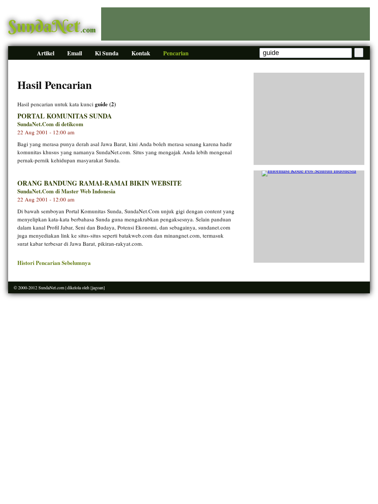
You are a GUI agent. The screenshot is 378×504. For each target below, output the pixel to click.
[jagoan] (97, 287)
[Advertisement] (235, 24)
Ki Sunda (106, 53)
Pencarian (176, 53)
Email (74, 53)
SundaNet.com (51, 287)
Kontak (140, 53)
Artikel (45, 53)
